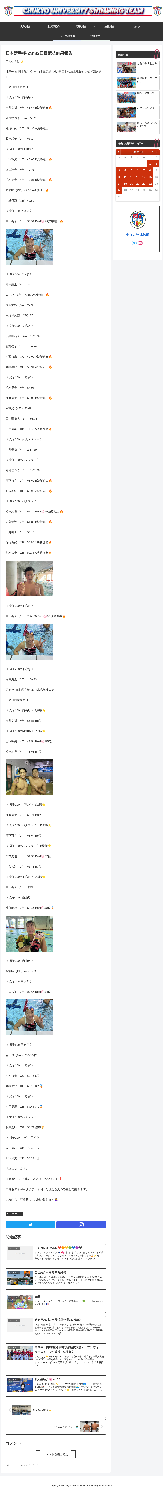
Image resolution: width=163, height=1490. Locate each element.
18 (125, 183)
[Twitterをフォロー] (30, 1224)
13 (137, 177)
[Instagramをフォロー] (81, 1224)
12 (131, 177)
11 (125, 177)
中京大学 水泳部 (137, 234)
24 (119, 190)
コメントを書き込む (56, 1454)
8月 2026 (138, 152)
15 (150, 177)
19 (131, 183)
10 (119, 177)
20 (137, 183)
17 (119, 183)
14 (143, 177)
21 (143, 183)
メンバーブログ (15, 1213)
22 (150, 183)
